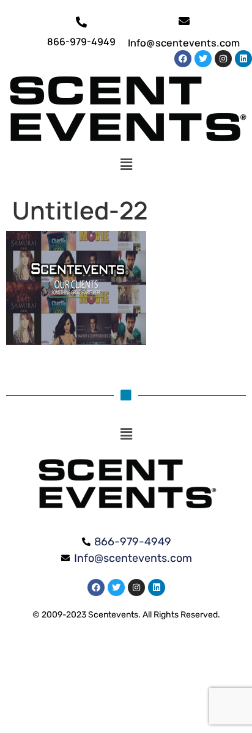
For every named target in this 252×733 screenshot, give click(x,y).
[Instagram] (223, 58)
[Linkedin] (243, 58)
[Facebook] (182, 58)
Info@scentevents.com (184, 43)
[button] (126, 164)
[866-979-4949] (81, 22)
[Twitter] (203, 58)
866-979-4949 (81, 41)
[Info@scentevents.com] (184, 20)
